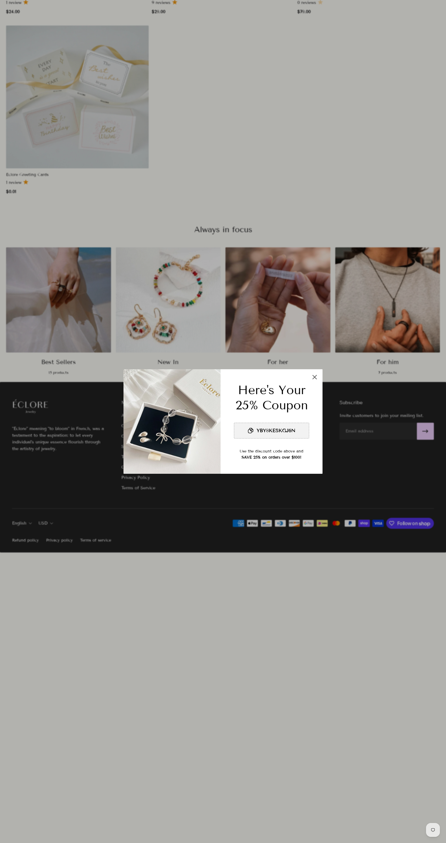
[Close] (314, 377)
